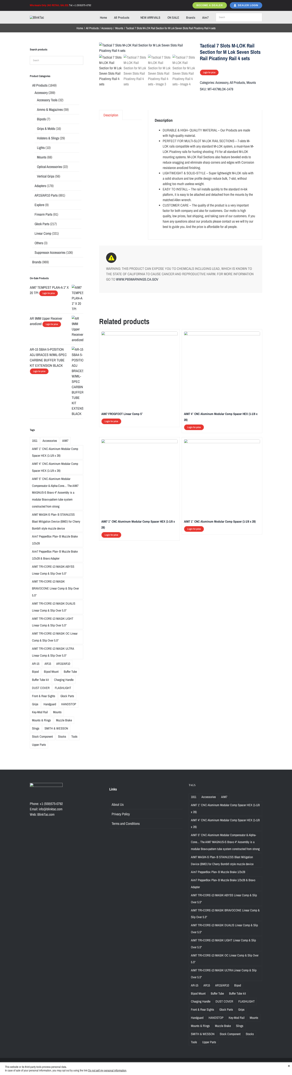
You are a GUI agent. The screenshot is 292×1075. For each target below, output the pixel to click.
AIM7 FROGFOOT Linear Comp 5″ (122, 414)
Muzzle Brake (64, 720)
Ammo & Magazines (50, 109)
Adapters (40, 185)
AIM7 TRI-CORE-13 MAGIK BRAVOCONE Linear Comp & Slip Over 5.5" (55, 588)
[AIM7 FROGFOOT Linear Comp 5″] (139, 334)
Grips (35, 704)
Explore (39, 204)
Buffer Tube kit (40, 679)
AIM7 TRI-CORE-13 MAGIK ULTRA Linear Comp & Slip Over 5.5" (53, 652)
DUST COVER (41, 688)
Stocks (62, 736)
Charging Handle (63, 679)
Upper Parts (39, 744)
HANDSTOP (68, 704)
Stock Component (42, 736)
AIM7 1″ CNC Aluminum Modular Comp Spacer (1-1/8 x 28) (220, 521)
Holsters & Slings (48, 138)
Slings (35, 728)
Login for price (209, 72)
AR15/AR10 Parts (46, 195)
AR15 (47, 663)
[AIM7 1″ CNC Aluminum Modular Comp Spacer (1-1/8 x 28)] (222, 441)
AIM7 (65, 440)
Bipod (35, 671)
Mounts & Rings (41, 720)
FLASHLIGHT (63, 688)
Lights (41, 147)
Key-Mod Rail (40, 712)
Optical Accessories (49, 166)
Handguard (50, 704)
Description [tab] (110, 115)
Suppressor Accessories (50, 252)
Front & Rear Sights (43, 696)
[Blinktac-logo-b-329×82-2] (37, 17)
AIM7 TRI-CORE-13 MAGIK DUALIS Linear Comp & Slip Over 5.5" (53, 607)
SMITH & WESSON (56, 728)
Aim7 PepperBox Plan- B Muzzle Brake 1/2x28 (55, 539)
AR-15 (35, 663)
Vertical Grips (45, 176)
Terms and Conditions (126, 823)
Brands (36, 262)
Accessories (50, 440)
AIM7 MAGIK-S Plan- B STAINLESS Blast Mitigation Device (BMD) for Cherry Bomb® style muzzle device (56, 521)
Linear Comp (43, 233)
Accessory (221, 82)
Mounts (251, 82)
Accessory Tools (47, 99)
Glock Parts (42, 223)
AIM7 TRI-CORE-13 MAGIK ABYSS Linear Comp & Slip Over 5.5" (53, 570)
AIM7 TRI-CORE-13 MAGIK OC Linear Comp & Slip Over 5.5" (54, 637)
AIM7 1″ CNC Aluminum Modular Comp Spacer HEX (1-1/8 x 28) (55, 452)
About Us (118, 804)
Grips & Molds (46, 128)
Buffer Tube (70, 671)
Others (39, 242)
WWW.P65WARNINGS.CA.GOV (137, 279)
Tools (74, 736)
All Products (237, 82)
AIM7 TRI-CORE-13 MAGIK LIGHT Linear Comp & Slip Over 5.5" (52, 622)
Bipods (41, 119)
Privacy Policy (121, 814)
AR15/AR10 (63, 663)
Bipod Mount (51, 671)
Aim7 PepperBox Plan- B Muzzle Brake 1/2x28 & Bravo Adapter (55, 555)
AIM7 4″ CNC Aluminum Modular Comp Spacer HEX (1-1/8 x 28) (55, 467)
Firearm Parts (43, 214)
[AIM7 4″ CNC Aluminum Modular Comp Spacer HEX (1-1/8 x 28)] (222, 334)
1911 (34, 440)
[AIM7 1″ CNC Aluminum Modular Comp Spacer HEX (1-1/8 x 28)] (139, 441)
